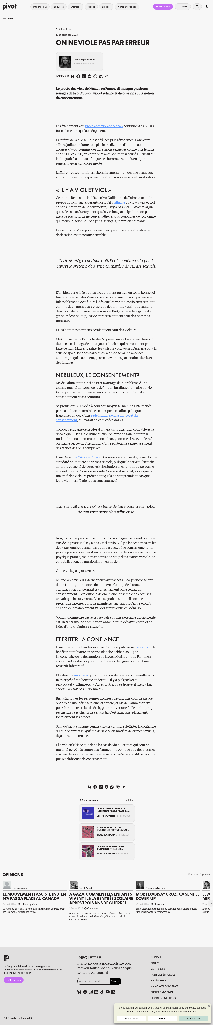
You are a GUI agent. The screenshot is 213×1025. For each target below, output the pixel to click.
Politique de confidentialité (18, 1018)
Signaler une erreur (163, 998)
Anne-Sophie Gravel (85, 59)
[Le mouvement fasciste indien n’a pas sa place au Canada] (88, 813)
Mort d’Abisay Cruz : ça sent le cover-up (167, 896)
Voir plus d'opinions (199, 874)
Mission (156, 957)
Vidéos (91, 6)
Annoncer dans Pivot (164, 986)
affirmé (119, 202)
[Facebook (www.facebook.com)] (85, 992)
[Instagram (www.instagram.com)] (91, 992)
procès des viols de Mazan (104, 126)
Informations (40, 6)
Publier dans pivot (162, 992)
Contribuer (158, 969)
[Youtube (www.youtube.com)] (108, 992)
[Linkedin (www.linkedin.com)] (96, 992)
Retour (11, 18)
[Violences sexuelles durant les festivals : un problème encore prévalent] (88, 832)
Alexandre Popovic (155, 888)
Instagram (143, 647)
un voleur (81, 675)
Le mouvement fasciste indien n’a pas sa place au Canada (112, 809)
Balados (106, 6)
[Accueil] (10, 6)
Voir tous (130, 800)
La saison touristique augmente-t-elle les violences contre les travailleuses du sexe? (110, 847)
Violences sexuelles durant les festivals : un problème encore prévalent (112, 828)
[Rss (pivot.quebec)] (113, 992)
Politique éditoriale (163, 974)
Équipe (155, 963)
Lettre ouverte (106, 815)
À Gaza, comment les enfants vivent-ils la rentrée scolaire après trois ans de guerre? (101, 898)
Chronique (65, 29)
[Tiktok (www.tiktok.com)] (102, 992)
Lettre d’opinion (29, 904)
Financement (159, 980)
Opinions (76, 6)
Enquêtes (59, 6)
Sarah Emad (85, 888)
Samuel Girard (106, 834)
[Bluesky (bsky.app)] (79, 992)
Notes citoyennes (127, 6)
